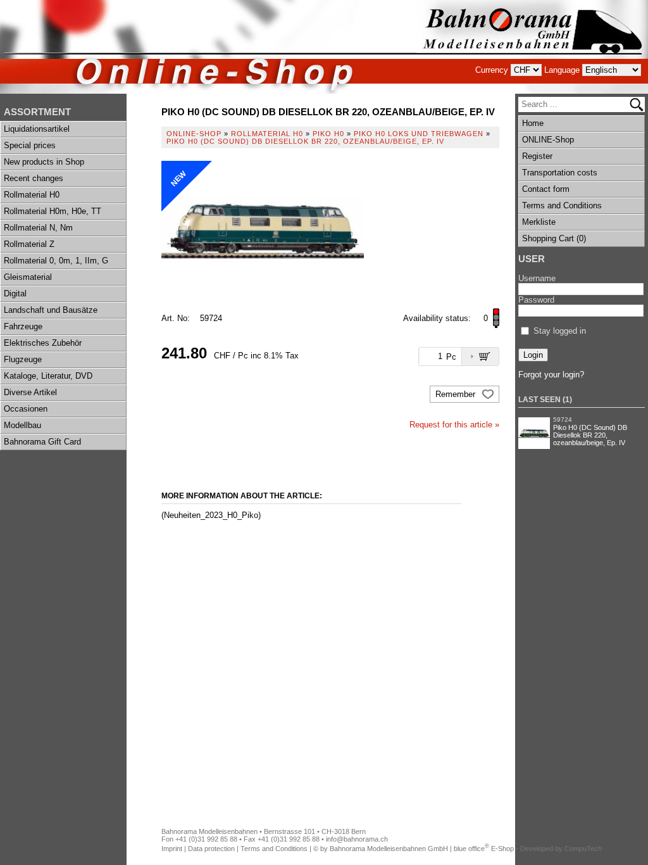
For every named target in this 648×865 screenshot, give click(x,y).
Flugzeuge (23, 359)
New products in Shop (44, 162)
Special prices (30, 145)
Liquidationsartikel (37, 129)
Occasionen (25, 409)
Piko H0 (328, 133)
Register (537, 156)
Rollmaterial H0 (31, 194)
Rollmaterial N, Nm (38, 227)
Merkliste (539, 222)
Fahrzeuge (23, 326)
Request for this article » (454, 424)
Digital (15, 293)
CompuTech (583, 848)
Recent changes (33, 178)
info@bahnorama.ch (357, 839)
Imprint (171, 848)
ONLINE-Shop (548, 139)
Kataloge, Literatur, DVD (48, 376)
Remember (456, 394)
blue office (471, 848)
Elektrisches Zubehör (43, 343)
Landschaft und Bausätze (50, 310)
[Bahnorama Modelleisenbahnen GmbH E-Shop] (532, 47)
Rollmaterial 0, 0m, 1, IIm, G (56, 260)
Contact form (546, 189)
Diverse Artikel (30, 392)
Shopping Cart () (554, 238)
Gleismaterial (28, 277)
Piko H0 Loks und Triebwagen (418, 133)
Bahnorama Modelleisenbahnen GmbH (389, 848)
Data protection (211, 848)
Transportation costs (559, 172)
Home (533, 123)
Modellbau (22, 425)
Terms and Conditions (562, 205)
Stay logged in (559, 331)
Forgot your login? (551, 374)
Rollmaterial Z (29, 244)
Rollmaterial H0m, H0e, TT (52, 211)
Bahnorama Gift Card (42, 441)
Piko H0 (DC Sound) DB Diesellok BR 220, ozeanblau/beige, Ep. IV (590, 435)
